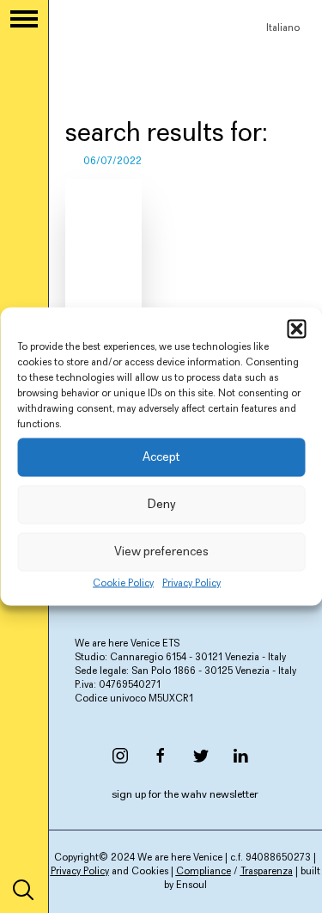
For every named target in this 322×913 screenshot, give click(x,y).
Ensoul (191, 885)
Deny (161, 504)
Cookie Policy (123, 584)
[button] (296, 329)
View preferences (161, 551)
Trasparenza (266, 872)
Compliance (203, 872)
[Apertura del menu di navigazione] (24, 19)
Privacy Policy (191, 584)
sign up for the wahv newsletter (185, 794)
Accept (161, 456)
